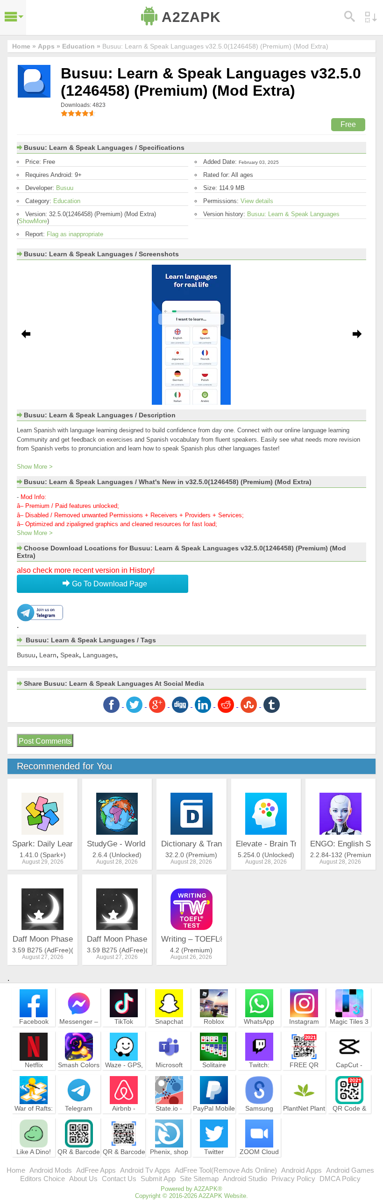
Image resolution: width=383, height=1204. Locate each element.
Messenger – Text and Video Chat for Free (78, 1034)
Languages (99, 655)
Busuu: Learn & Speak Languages (293, 214)
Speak (69, 655)
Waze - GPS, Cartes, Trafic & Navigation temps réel (124, 1077)
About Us (83, 1179)
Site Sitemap (199, 1179)
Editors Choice (42, 1179)
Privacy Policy (293, 1179)
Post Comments (45, 741)
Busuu (64, 187)
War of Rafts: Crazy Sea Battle (33, 1117)
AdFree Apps (96, 1170)
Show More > (35, 466)
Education (66, 200)
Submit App (158, 1179)
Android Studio (245, 1179)
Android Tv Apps (145, 1170)
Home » (24, 46)
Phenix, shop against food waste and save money (169, 1164)
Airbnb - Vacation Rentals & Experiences (124, 1121)
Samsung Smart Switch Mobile (259, 1117)
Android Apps (301, 1170)
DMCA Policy (340, 1179)
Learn (48, 655)
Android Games (350, 1170)
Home (16, 1170)
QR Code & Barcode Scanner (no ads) (349, 1121)
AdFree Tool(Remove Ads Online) (226, 1170)
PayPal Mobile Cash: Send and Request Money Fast (214, 1121)
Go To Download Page (108, 584)
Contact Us (119, 1179)
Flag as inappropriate (75, 234)
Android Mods (50, 1170)
